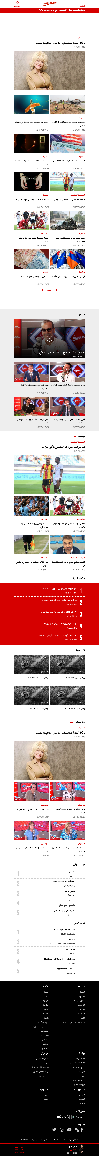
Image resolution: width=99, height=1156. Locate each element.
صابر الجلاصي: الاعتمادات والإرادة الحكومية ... (35, 387)
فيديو (46, 1099)
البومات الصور (79, 1084)
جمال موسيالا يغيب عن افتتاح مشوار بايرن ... (33, 240)
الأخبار (82, 1103)
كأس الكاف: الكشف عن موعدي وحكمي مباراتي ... (32, 564)
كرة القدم (45, 233)
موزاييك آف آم (43, 1022)
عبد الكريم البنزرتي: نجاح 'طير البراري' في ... (32, 811)
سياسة (46, 1009)
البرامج (82, 996)
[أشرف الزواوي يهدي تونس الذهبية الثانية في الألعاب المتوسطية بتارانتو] (67, 544)
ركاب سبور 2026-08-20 (75, 708)
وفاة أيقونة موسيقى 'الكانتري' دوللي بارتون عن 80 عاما (62, 10)
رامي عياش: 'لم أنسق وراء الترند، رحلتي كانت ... (33, 421)
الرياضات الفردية (78, 557)
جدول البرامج (79, 1000)
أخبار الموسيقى (42, 1058)
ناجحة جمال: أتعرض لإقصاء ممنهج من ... (32, 849)
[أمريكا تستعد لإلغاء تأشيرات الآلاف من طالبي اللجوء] (67, 143)
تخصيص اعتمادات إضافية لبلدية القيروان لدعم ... (68, 124)
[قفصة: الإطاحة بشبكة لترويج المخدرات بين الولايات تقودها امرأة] (31, 181)
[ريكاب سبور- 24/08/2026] (67, 664)
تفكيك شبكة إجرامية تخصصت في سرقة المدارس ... (56, 635)
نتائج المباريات (79, 1067)
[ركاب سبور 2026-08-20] (67, 695)
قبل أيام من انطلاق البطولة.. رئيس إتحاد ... (59, 600)
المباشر (82, 1009)
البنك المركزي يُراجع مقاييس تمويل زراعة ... (59, 623)
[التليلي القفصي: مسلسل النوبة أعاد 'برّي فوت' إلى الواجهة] (67, 791)
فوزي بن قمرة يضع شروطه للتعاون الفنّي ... (60, 353)
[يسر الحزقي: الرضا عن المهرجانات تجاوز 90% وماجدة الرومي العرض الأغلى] (67, 830)
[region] (49, 22)
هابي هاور (72, 1146)
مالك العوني (73, 1150)
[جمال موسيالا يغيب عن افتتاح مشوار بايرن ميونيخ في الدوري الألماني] (31, 220)
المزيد (49, 290)
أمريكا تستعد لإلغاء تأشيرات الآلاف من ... (68, 160)
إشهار (82, 1018)
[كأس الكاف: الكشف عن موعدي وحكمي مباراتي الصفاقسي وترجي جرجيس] (31, 544)
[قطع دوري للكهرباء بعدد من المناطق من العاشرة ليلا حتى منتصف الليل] (31, 143)
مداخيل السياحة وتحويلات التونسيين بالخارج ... (33, 278)
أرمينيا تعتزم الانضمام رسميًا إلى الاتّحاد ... (68, 278)
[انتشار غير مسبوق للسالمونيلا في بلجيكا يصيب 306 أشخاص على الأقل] (31, 104)
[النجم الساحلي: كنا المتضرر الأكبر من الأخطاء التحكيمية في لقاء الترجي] (67, 181)
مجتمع (45, 1048)
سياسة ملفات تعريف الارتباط (73, 1022)
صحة (46, 991)
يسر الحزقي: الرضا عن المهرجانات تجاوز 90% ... (68, 849)
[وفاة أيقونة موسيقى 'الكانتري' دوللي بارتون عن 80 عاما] (49, 70)
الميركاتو (45, 519)
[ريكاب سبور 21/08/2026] (31, 664)
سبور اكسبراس (79, 1080)
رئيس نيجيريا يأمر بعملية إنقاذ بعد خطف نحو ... (70, 240)
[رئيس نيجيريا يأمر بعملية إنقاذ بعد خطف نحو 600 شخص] (67, 220)
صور (47, 1094)
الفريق (82, 991)
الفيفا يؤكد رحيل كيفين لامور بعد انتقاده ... (59, 588)
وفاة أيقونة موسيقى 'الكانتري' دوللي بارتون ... (60, 43)
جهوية (82, 117)
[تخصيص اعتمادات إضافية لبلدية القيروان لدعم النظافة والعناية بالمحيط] (67, 104)
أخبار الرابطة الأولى (77, 1062)
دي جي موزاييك (42, 1075)
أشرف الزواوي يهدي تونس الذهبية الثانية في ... (68, 564)
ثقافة (46, 1018)
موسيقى (81, 37)
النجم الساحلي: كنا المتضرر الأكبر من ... (68, 199)
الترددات (81, 1005)
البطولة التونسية (77, 195)
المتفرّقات (44, 1031)
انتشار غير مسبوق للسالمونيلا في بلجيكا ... (32, 124)
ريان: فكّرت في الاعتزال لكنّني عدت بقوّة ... (68, 385)
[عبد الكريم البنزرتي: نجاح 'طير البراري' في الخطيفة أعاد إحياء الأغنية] (31, 791)
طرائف (46, 1044)
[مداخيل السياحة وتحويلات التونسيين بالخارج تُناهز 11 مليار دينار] (31, 259)
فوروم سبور (80, 1075)
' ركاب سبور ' (78, 657)
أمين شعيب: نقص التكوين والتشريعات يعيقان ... (69, 421)
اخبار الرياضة (79, 1058)
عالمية (46, 117)
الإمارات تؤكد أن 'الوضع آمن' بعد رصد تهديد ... (57, 611)
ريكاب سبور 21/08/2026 (38, 677)
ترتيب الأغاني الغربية (40, 1071)
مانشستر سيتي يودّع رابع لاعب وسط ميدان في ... (34, 525)
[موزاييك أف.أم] (49, 4)
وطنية (46, 156)
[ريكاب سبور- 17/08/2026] (31, 695)
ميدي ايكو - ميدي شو (40, 1026)
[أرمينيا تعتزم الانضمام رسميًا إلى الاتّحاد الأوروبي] (67, 259)
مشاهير (45, 1039)
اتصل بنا (81, 1013)
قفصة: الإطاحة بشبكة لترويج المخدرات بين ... (32, 201)
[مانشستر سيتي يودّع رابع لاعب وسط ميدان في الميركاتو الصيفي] (31, 506)
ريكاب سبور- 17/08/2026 (38, 708)
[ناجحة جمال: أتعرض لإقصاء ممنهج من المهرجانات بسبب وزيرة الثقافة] (31, 830)
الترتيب (82, 1071)
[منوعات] (82, 1149)
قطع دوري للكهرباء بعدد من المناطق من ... (32, 162)
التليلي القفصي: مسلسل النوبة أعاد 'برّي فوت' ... (68, 811)
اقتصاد (46, 272)
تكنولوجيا (45, 1035)
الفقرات (82, 1099)
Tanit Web (25, 1139)
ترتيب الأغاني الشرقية (40, 1067)
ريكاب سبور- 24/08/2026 (74, 677)
